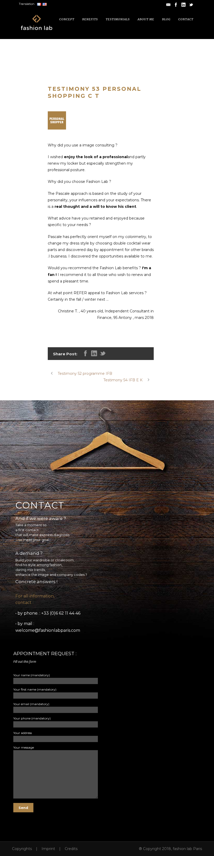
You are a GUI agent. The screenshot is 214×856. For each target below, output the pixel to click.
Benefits (90, 19)
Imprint (48, 848)
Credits (71, 848)
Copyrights (22, 848)
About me (146, 19)
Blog (166, 19)
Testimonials (118, 19)
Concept (66, 19)
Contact (185, 19)
